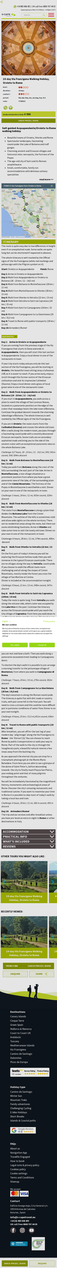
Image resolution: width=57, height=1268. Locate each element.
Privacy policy (49, 621)
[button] (6, 621)
